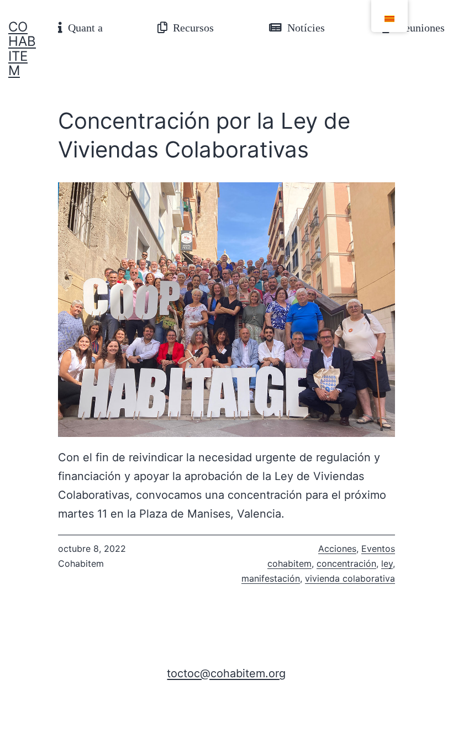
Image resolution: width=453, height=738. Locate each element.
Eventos (378, 548)
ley (387, 563)
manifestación (270, 578)
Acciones (337, 548)
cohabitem (289, 563)
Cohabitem (22, 48)
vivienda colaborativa (350, 578)
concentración (346, 563)
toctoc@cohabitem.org (226, 673)
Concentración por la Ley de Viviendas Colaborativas (204, 135)
